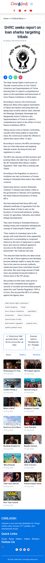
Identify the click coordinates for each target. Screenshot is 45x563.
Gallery (19, 539)
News (11, 539)
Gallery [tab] (22, 354)
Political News (17, 18)
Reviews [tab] (36, 354)
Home (6, 18)
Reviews (35, 539)
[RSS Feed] (2, 547)
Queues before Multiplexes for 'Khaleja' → (33, 342)
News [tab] (8, 354)
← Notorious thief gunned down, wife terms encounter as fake (14, 340)
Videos (27, 539)
